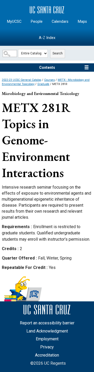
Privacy (47, 347)
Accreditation (47, 355)
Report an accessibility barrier (47, 322)
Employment (47, 338)
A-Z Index (47, 38)
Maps (82, 21)
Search (57, 53)
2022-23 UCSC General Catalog (21, 80)
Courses (49, 80)
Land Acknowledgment (47, 331)
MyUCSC (14, 21)
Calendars (60, 21)
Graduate (43, 84)
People (37, 21)
